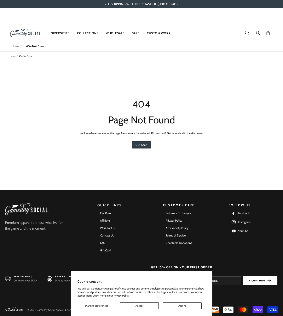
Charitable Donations (179, 243)
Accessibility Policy (177, 228)
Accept (139, 305)
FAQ (102, 243)
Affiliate (105, 220)
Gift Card (105, 250)
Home (15, 46)
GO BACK (141, 144)
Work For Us (107, 228)
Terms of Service (176, 235)
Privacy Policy (121, 295)
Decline (182, 305)
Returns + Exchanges (178, 213)
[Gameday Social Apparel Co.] (26, 209)
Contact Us (107, 235)
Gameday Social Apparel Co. (25, 33)
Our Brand (106, 213)
